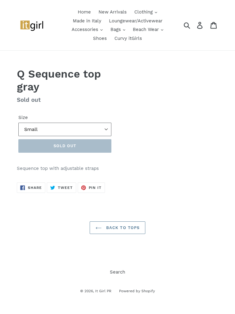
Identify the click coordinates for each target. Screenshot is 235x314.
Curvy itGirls (128, 38)
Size (23, 117)
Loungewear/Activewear (135, 21)
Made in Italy (87, 21)
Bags (116, 29)
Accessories (86, 29)
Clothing (144, 12)
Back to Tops (122, 227)
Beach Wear (146, 29)
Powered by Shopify (137, 291)
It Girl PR (103, 291)
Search (117, 272)
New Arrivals (113, 12)
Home (84, 12)
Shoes (100, 38)
